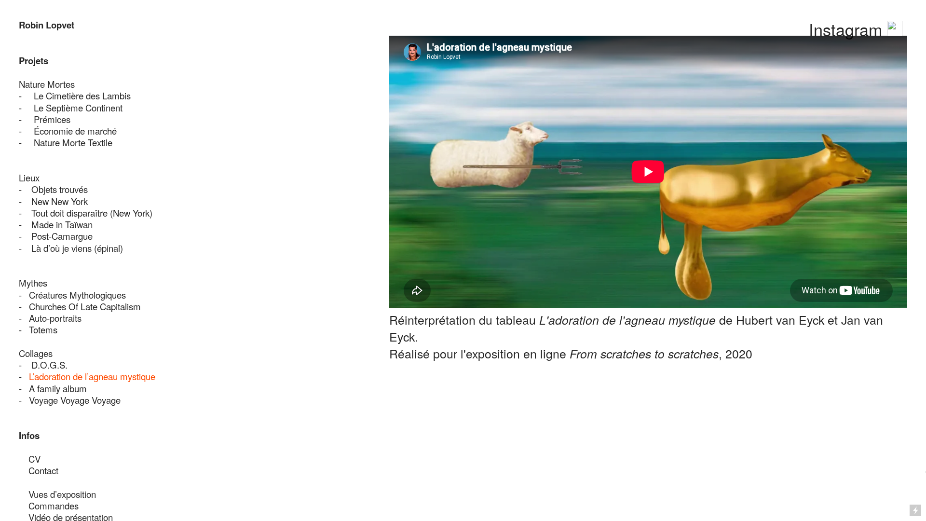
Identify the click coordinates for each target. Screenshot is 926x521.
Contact (38, 470)
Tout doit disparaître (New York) (91, 212)
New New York (59, 201)
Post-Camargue (62, 236)
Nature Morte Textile (73, 142)
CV (34, 458)
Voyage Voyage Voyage (75, 400)
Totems (43, 329)
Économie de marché (75, 130)
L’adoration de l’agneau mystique (92, 376)
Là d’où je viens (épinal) (77, 248)
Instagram (848, 29)
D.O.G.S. (49, 364)
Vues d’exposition (62, 494)
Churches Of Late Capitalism (85, 306)
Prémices (52, 119)
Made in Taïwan (62, 224)
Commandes (53, 505)
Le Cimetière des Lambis (83, 95)
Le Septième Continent (79, 107)
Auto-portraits (55, 318)
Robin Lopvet (46, 24)
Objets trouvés (59, 189)
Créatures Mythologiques (77, 294)
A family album (58, 388)
